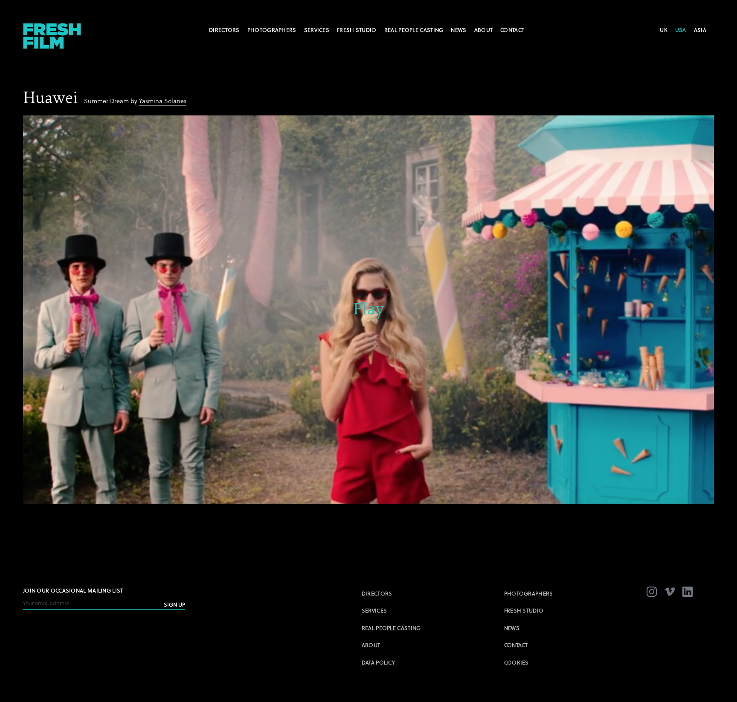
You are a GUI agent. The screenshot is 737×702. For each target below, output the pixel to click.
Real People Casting (414, 30)
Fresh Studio (357, 30)
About (483, 30)
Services (316, 30)
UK (663, 30)
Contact (512, 30)
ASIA (700, 30)
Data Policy (378, 662)
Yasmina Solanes (162, 100)
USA (680, 30)
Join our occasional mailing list (73, 590)
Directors (224, 30)
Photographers (271, 30)
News (458, 30)
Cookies (516, 662)
